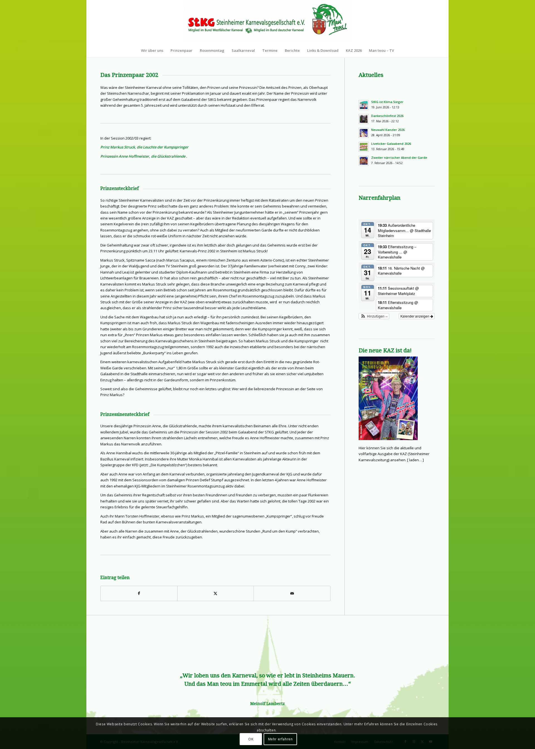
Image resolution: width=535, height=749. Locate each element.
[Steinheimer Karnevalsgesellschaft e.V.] (267, 21)
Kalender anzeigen (415, 316)
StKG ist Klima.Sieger (387, 102)
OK (250, 739)
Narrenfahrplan (379, 197)
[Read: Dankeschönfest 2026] (364, 119)
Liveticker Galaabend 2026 (391, 143)
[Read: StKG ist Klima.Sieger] (364, 105)
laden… (415, 459)
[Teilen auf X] (215, 593)
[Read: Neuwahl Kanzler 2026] (364, 133)
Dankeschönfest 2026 (387, 116)
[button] (374, 316)
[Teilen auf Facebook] (139, 593)
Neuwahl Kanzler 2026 (388, 130)
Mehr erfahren (280, 739)
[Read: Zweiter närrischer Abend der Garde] (364, 161)
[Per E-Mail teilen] (292, 593)
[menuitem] (152, 50)
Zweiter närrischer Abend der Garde (399, 157)
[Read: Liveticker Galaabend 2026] (364, 147)
